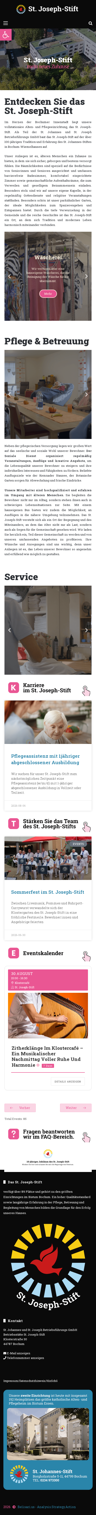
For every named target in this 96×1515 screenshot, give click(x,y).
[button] (6, 35)
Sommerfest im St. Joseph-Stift (47, 892)
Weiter (71, 1108)
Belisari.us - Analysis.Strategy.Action (47, 1507)
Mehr (48, 304)
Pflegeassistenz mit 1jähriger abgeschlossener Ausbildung (45, 759)
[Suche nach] (90, 23)
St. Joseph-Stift (24, 987)
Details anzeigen (68, 1081)
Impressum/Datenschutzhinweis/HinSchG (30, 1381)
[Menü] (5, 23)
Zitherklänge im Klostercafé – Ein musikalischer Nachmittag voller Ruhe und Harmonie (47, 1056)
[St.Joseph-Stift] (48, 9)
